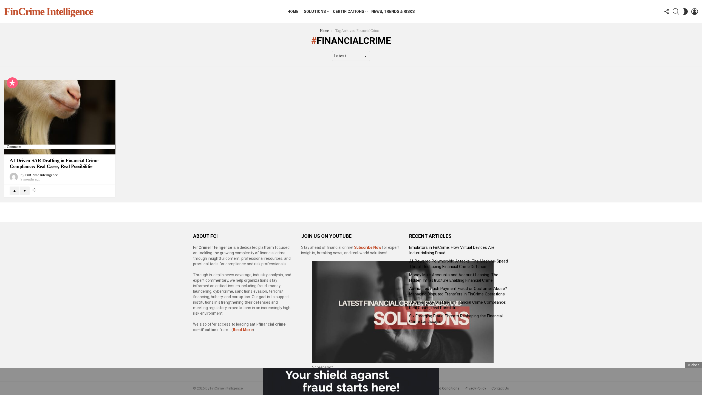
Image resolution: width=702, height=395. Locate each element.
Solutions (315, 11)
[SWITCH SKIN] (685, 11)
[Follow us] (666, 11)
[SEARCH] (676, 11)
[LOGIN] (694, 11)
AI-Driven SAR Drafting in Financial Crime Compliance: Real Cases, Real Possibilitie (54, 163)
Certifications (348, 11)
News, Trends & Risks (393, 11)
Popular (12, 82)
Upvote (14, 191)
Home (292, 11)
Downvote (25, 191)
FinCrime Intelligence (48, 11)
